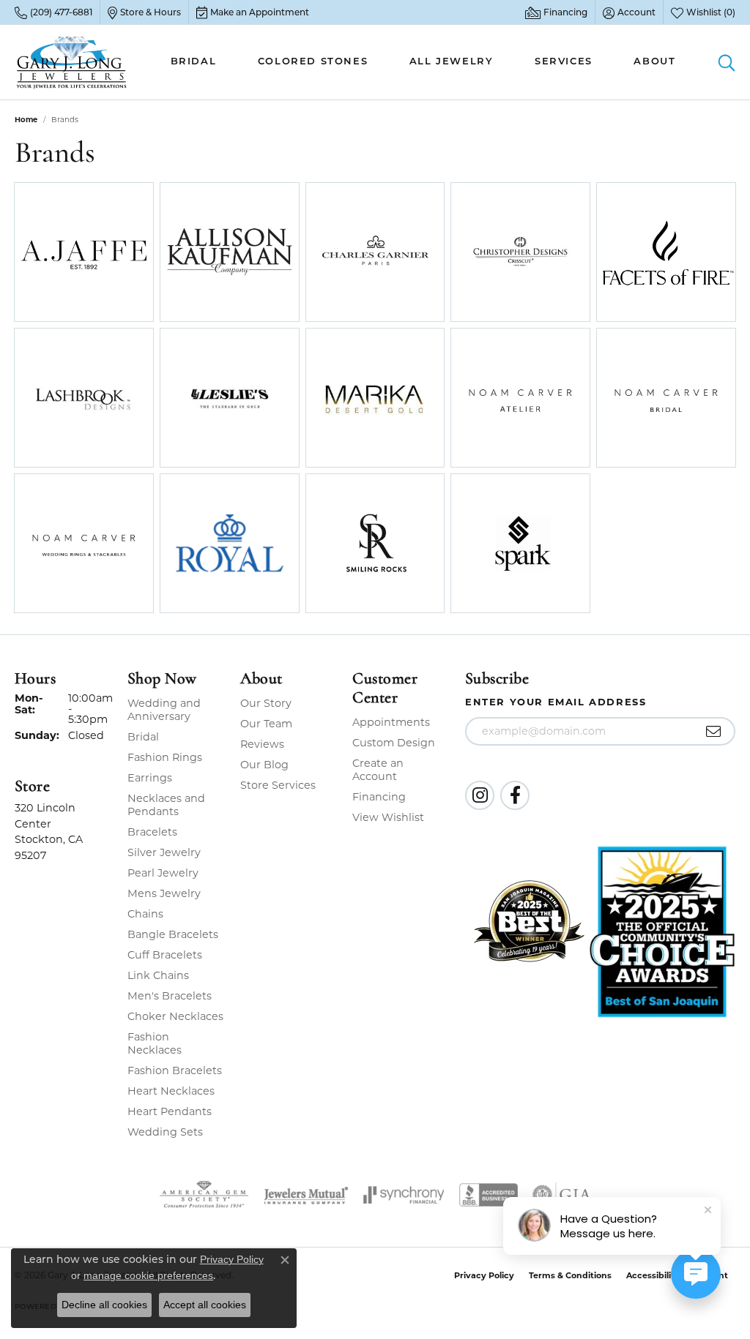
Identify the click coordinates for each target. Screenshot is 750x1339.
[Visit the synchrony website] (404, 1195)
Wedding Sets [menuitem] (165, 1132)
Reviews (262, 744)
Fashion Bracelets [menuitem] (174, 1070)
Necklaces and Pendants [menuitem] (166, 805)
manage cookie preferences (148, 1275)
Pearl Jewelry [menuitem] (162, 872)
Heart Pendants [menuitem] (169, 1111)
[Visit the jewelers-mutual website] (306, 1195)
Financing (379, 796)
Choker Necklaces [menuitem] (175, 1016)
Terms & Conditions (570, 1275)
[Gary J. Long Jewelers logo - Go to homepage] (71, 62)
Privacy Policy (484, 1275)
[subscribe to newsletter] (714, 732)
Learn (114, 261)
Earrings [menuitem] (149, 777)
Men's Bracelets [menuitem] (169, 995)
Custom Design (393, 742)
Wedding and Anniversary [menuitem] (164, 710)
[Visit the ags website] (204, 1195)
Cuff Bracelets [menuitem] (164, 954)
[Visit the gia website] (561, 1195)
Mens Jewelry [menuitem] (164, 893)
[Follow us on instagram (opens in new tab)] (479, 795)
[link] (53, 12)
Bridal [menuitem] (143, 736)
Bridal (194, 62)
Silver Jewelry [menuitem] (164, 852)
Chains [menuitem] (145, 913)
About (654, 62)
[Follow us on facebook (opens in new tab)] (515, 795)
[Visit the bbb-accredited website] (488, 1195)
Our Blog (264, 764)
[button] (629, 12)
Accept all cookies (204, 1304)
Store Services (278, 785)
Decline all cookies (104, 1304)
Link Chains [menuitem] (158, 975)
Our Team (266, 723)
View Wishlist (388, 817)
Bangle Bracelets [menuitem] (172, 934)
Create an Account (378, 770)
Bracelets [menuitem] (152, 832)
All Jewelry (451, 62)
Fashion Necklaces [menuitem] (154, 1043)
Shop (53, 261)
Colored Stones (313, 62)
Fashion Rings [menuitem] (164, 757)
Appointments (391, 722)
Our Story (266, 703)
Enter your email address (555, 702)
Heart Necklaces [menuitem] (171, 1091)
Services (564, 62)
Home (26, 119)
